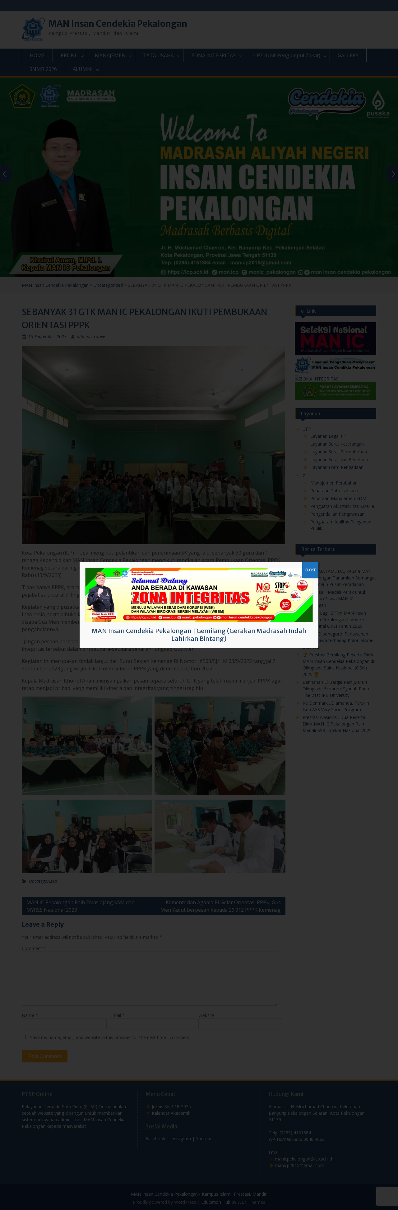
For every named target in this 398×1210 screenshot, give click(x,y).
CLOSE (310, 570)
